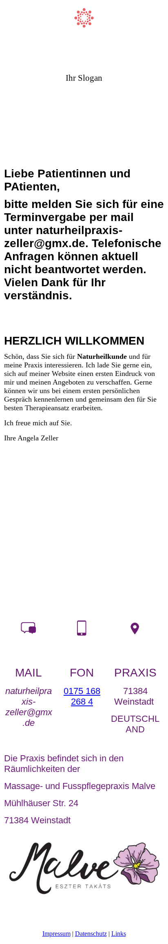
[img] (84, 23)
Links (118, 933)
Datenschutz (91, 933)
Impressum (56, 933)
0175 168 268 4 (82, 696)
